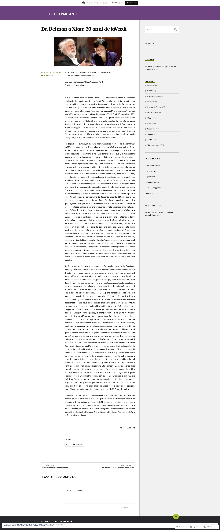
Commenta (126, 507)
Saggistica (151, 129)
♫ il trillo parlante (59, 14)
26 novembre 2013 (53, 72)
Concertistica (152, 96)
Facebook (149, 43)
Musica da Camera (154, 107)
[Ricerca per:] (162, 29)
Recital (150, 123)
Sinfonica (151, 134)
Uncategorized (153, 145)
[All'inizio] (176, 516)
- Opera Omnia (150, 177)
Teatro (150, 140)
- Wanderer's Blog (152, 182)
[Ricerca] (175, 29)
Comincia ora (131, 3)
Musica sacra (152, 112)
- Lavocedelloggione (153, 188)
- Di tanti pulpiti (151, 171)
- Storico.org (150, 193)
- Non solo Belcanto (152, 165)
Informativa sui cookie (46, 525)
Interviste (151, 101)
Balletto (150, 85)
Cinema (150, 90)
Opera (149, 118)
